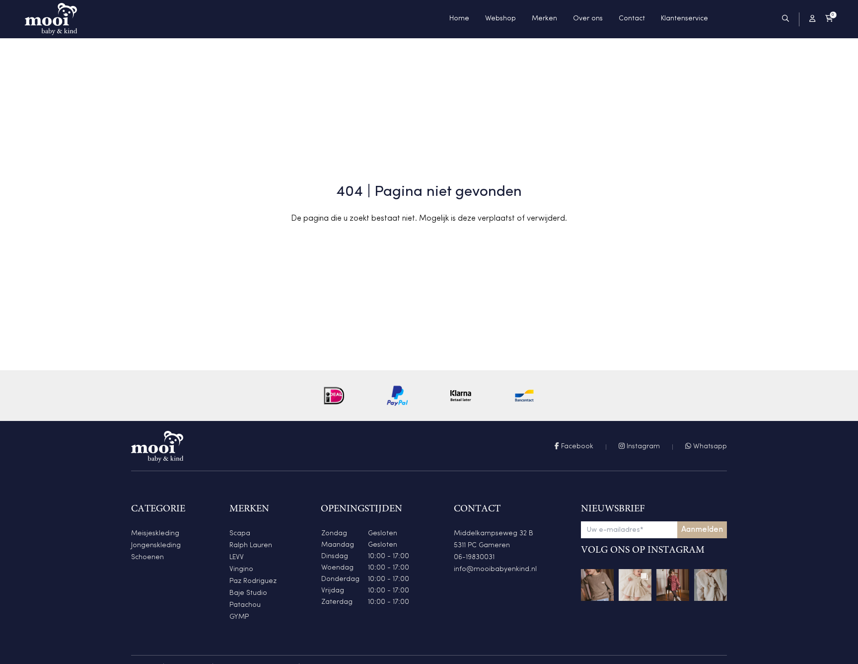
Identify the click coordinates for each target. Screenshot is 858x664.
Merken (544, 18)
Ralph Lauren (250, 545)
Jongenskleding (156, 545)
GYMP (239, 617)
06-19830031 (474, 557)
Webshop (500, 18)
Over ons (588, 18)
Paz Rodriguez (253, 581)
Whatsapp (709, 446)
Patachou (245, 605)
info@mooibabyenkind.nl (495, 569)
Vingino (241, 569)
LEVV (236, 557)
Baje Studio (248, 593)
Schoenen (147, 557)
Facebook (576, 446)
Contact (632, 18)
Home (459, 18)
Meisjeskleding (155, 533)
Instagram (642, 446)
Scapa (239, 533)
